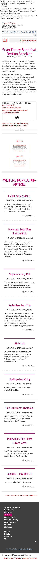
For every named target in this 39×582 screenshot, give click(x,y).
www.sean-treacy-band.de (11, 108)
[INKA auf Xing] (25, 32)
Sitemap (17, 558)
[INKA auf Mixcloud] (18, 32)
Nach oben (20, 541)
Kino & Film (8, 524)
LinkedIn (25, 117)
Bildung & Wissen (10, 522)
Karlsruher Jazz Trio (19, 305)
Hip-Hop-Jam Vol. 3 (19, 379)
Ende (25, 126)
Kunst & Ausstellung (11, 520)
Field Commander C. (19, 196)
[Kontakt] (3, 32)
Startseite (6, 558)
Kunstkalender (9, 510)
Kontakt (7, 534)
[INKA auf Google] (22, 32)
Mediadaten (8, 536)
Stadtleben (8, 527)
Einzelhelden (8, 512)
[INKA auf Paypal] (30, 32)
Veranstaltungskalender (12, 507)
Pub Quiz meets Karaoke (19, 407)
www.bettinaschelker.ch (10, 113)
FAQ (5, 539)
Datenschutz (33, 558)
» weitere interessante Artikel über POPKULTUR (21, 495)
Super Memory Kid (19, 274)
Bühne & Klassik (9, 517)
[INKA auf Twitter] (8, 32)
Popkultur (10, 200)
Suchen (35, 35)
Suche (12, 558)
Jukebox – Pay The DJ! (19, 473)
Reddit (21, 117)
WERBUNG (19, 141)
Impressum (25, 558)
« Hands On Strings (13, 123)
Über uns (7, 531)
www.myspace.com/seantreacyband (14, 110)
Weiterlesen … (30, 216)
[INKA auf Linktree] (35, 32)
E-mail (4, 117)
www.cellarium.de (8, 105)
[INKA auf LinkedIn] (27, 32)
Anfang (4, 123)
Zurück (19, 129)
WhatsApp (8, 117)
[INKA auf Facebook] (6, 32)
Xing (30, 117)
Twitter (17, 117)
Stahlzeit (20, 343)
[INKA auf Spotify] (15, 32)
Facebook (12, 117)
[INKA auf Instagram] (12, 32)
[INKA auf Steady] (33, 32)
